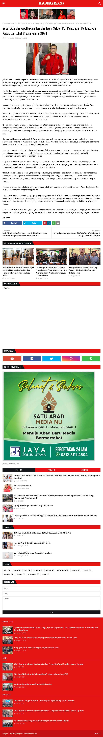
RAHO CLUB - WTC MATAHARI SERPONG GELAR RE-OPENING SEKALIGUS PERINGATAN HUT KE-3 (42, 533)
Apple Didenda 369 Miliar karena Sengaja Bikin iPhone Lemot (33, 553)
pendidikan (8, 574)
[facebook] (32, 358)
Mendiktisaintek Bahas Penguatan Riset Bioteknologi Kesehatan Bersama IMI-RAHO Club (41, 720)
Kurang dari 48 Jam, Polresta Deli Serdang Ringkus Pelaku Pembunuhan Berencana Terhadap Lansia (83, 270)
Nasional (50, 570)
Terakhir (51, 470)
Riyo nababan (9, 38)
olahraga (87, 570)
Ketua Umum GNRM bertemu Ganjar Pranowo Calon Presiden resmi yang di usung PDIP (41, 674)
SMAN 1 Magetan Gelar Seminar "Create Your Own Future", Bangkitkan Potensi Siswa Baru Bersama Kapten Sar (49, 664)
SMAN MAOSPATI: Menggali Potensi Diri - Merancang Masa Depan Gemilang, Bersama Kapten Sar (44, 700)
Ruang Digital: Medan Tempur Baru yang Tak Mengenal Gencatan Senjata (36, 647)
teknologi (20, 574)
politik (7, 570)
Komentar (84, 470)
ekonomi (75, 570)
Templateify (12, 733)
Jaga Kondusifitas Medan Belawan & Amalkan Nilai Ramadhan (33, 684)
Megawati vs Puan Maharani (22, 485)
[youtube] (12, 358)
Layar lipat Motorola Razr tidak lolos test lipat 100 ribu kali (32, 543)
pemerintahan (62, 570)
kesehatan (38, 570)
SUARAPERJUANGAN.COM (51, 3)
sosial (27, 570)
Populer (19, 470)
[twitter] (51, 358)
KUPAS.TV (97, 733)
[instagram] (71, 358)
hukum (17, 570)
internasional (33, 574)
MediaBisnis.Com (31, 733)
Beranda (6, 23)
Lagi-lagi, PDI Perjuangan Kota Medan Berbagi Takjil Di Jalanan (33, 505)
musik (45, 574)
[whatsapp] (91, 358)
